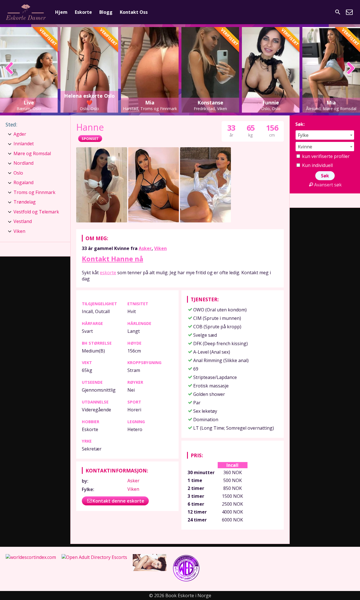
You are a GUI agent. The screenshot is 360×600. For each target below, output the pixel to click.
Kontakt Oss (134, 12)
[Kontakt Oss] (349, 12)
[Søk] (338, 12)
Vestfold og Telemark (36, 212)
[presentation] (9, 68)
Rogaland (23, 182)
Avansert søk (328, 185)
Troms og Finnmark (34, 192)
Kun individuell (317, 165)
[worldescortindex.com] (31, 557)
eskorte (108, 272)
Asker (145, 248)
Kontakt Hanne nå (112, 258)
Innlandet (24, 143)
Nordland (23, 163)
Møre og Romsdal (32, 153)
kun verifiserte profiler (325, 156)
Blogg (105, 12)
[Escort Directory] (186, 580)
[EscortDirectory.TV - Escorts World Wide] (149, 569)
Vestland (23, 221)
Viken (160, 248)
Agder (20, 134)
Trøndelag (25, 202)
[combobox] (324, 135)
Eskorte (83, 12)
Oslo (18, 173)
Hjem (61, 12)
